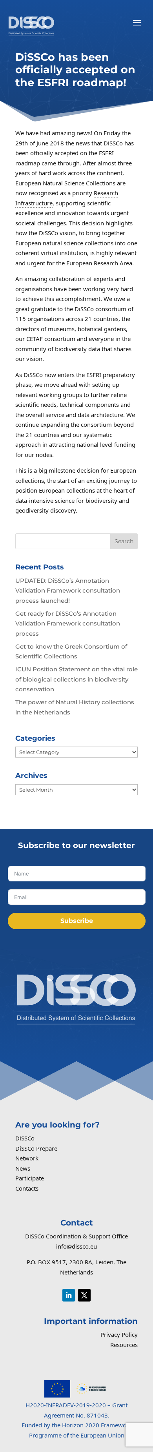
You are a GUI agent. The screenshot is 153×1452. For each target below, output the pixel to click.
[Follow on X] (84, 1295)
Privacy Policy (119, 1334)
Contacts (26, 1188)
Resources (124, 1345)
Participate (29, 1178)
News (22, 1168)
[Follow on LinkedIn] (68, 1295)
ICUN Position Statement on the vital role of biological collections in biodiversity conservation (76, 679)
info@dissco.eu (76, 1246)
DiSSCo (25, 1138)
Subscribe (76, 920)
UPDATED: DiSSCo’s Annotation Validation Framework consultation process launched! (67, 590)
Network (26, 1158)
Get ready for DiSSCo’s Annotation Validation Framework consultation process (67, 623)
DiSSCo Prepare (36, 1148)
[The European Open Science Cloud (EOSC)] (91, 1395)
